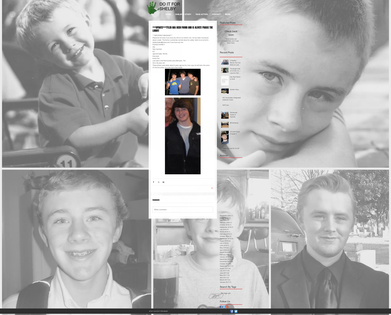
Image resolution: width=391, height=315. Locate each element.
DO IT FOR (170, 4)
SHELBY (168, 8)
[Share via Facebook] (153, 182)
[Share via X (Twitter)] (158, 182)
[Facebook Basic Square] (221, 307)
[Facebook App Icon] (231, 311)
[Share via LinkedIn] (163, 182)
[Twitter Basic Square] (224, 307)
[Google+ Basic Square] (227, 307)
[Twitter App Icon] (235, 311)
